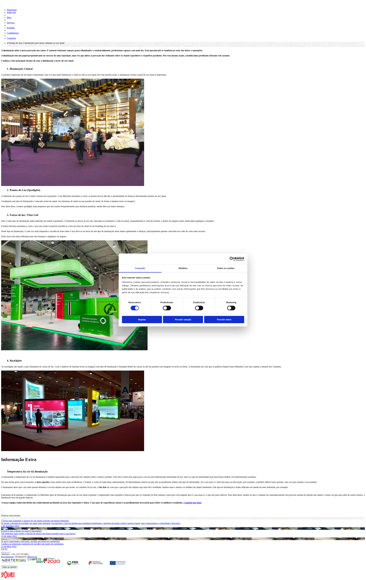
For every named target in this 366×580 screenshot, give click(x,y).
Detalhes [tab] (183, 268)
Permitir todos (224, 319)
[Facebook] (183, 510)
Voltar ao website (9, 567)
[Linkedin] (183, 513)
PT (6, 549)
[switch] (167, 308)
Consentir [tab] (140, 268)
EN (2, 549)
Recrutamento (7, 557)
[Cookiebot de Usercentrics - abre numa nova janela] (231, 259)
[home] (183, 5)
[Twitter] (183, 508)
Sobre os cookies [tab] (226, 268)
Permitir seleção (183, 319)
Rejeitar (142, 319)
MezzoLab (32, 557)
